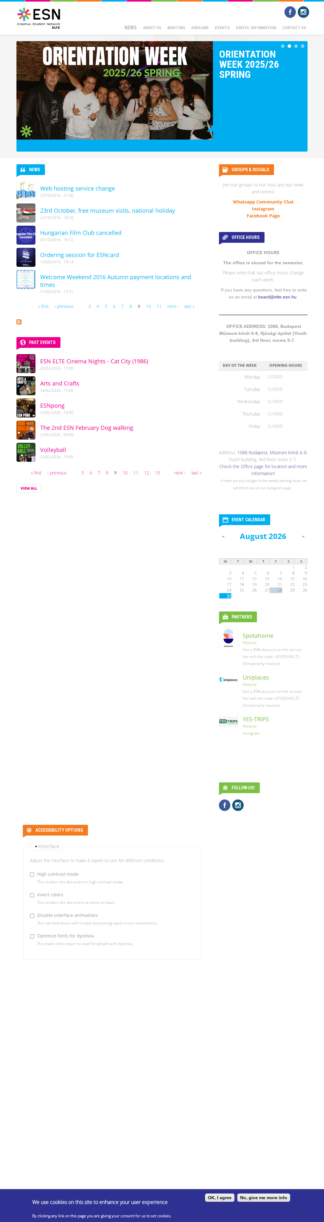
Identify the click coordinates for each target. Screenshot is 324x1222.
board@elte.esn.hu (277, 296)
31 (229, 595)
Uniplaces (256, 677)
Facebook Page (263, 216)
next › (173, 306)
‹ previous (64, 306)
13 (157, 473)
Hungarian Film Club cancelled (81, 232)
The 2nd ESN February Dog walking (86, 427)
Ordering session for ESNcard (79, 255)
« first (43, 306)
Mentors (176, 27)
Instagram (303, 12)
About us (152, 27)
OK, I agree (220, 1197)
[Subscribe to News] (19, 321)
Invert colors (50, 895)
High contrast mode (58, 874)
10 (148, 306)
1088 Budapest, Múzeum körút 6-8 (272, 452)
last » (189, 306)
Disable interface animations (67, 915)
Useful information (256, 27)
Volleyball (53, 450)
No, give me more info (263, 1197)
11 (159, 306)
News (130, 28)
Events (222, 27)
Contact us (294, 27)
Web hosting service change (77, 188)
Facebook (290, 12)
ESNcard (200, 27)
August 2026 (263, 536)
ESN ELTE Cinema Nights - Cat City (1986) (94, 361)
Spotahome (258, 635)
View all (29, 488)
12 (146, 473)
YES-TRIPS (256, 719)
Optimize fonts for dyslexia (65, 936)
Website (250, 642)
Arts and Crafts (59, 383)
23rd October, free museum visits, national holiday (107, 210)
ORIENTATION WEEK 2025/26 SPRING (249, 64)
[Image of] (114, 90)
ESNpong (52, 405)
